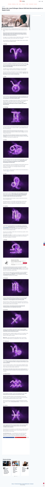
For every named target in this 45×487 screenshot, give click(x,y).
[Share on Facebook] (44, 243)
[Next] (27, 468)
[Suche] (42, 15)
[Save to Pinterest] (44, 245)
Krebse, (8, 170)
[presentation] (7, 463)
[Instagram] (40, 1)
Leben (20, 4)
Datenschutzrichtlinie (18, 483)
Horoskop (23, 4)
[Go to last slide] (3, 468)
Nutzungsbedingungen (25, 483)
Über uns (13, 483)
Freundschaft (31, 4)
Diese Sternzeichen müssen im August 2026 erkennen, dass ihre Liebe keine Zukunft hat (6, 470)
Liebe (17, 4)
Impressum (31, 483)
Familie (27, 4)
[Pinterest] (42, 1)
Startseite (9, 4)
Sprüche (35, 4)
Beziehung (14, 4)
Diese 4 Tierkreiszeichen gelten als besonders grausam (24, 469)
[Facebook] (39, 1)
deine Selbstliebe (6, 227)
